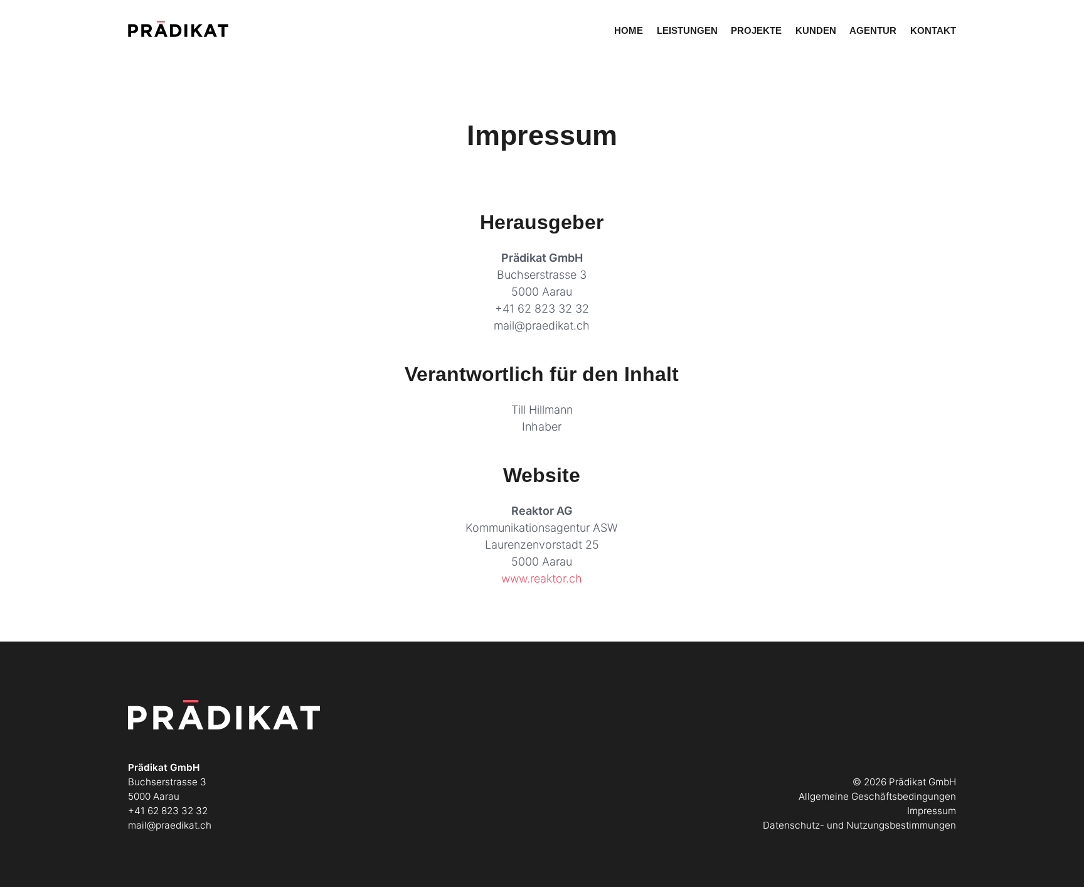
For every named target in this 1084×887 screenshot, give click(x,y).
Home (628, 30)
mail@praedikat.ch (542, 325)
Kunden (815, 30)
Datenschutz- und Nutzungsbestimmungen (859, 825)
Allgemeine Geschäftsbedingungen (877, 796)
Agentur (872, 30)
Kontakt (933, 30)
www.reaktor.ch (541, 578)
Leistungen (687, 30)
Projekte (756, 30)
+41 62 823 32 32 (542, 308)
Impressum (931, 811)
